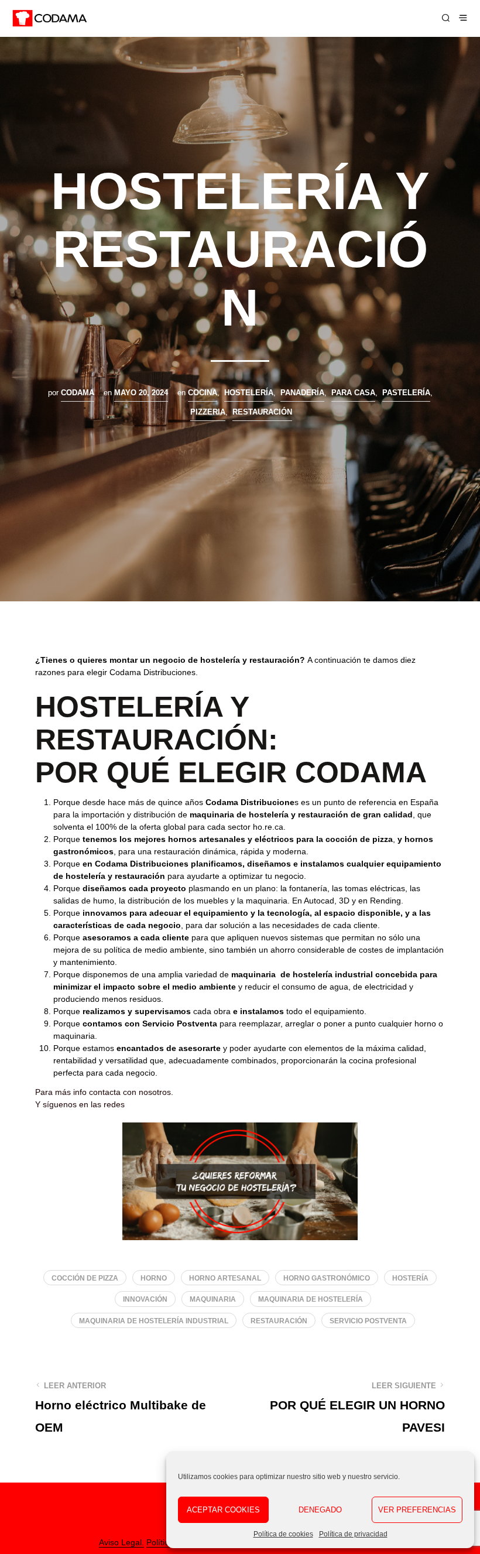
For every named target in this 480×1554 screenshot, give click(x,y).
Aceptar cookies (223, 1509)
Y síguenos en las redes (80, 1104)
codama (77, 392)
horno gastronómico (326, 1278)
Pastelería (406, 392)
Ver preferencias (417, 1509)
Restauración (262, 412)
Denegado (320, 1509)
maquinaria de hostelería (310, 1299)
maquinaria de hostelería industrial (153, 1321)
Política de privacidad (353, 1534)
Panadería (302, 392)
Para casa (353, 392)
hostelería (248, 392)
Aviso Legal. (121, 1542)
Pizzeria (207, 412)
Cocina (202, 392)
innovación (145, 1299)
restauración (279, 1321)
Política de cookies (283, 1534)
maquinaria (213, 1299)
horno (153, 1278)
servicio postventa (368, 1321)
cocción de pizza (85, 1278)
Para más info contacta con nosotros (103, 1092)
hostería (410, 1278)
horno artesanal (225, 1278)
